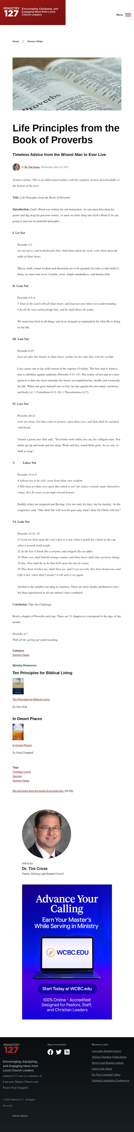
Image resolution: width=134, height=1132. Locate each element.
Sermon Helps (35, 41)
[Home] (22, 1048)
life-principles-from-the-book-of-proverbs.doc (38, 791)
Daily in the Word (102, 1068)
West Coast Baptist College (108, 1063)
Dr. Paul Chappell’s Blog (106, 1074)
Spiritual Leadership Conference (110, 1080)
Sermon (17, 776)
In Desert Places (22, 745)
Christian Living (22, 772)
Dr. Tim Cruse (32, 167)
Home (16, 41)
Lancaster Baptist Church (106, 1051)
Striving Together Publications (109, 1057)
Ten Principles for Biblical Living (31, 699)
